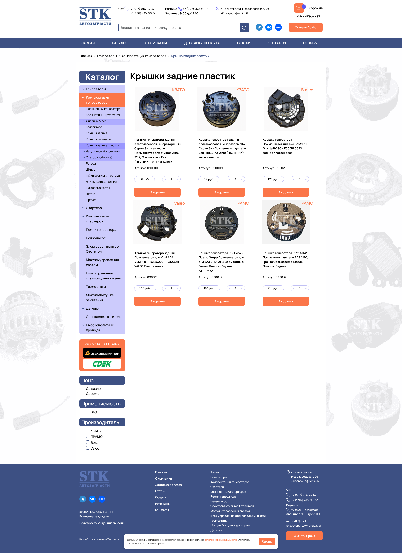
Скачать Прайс (305, 27)
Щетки (90, 194)
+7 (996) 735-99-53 (142, 13)
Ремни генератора (101, 229)
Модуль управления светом (102, 262)
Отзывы (310, 43)
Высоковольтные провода (100, 327)
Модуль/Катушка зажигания (100, 297)
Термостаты (96, 286)
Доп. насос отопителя (103, 316)
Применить (245, 28)
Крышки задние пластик (102, 145)
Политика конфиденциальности (101, 523)
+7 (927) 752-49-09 (196, 9)
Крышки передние (98, 139)
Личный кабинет (307, 16)
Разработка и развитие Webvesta (99, 539)
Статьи (243, 43)
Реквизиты (162, 503)
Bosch (307, 90)
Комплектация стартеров (98, 219)
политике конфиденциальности (221, 539)
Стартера (94, 208)
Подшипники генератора (103, 109)
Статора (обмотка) (99, 157)
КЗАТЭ (178, 90)
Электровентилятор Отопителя (102, 249)
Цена (87, 380)
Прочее (91, 200)
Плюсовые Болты (98, 188)
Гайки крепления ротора (103, 175)
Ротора (91, 163)
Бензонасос (96, 238)
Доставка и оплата (202, 43)
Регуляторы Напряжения (103, 151)
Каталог (120, 43)
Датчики (92, 308)
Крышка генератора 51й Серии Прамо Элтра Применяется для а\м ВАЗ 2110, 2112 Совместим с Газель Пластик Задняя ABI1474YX (221, 262)
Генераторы (107, 56)
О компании (156, 43)
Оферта (160, 497)
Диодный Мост (96, 121)
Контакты (277, 43)
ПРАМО (241, 203)
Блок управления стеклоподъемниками (103, 275)
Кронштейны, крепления (103, 115)
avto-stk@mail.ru (297, 521)
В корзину (157, 192)
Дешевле (93, 388)
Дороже (92, 393)
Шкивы (90, 169)
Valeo (179, 203)
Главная (87, 43)
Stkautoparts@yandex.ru (303, 525)
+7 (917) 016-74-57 (142, 9)
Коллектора (94, 127)
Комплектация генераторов (143, 56)
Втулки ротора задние (101, 182)
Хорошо (267, 541)
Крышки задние (96, 133)
